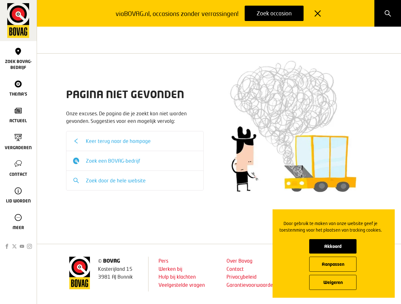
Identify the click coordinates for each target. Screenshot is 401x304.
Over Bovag (240, 261)
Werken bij (170, 269)
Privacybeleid (242, 277)
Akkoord (332, 246)
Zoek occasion (274, 13)
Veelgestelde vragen (182, 285)
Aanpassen (333, 264)
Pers (163, 261)
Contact (235, 269)
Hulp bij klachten (177, 277)
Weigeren (333, 282)
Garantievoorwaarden (251, 285)
